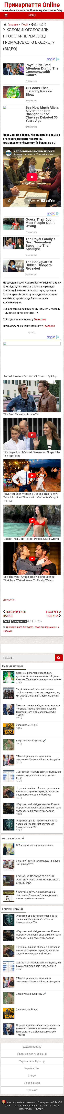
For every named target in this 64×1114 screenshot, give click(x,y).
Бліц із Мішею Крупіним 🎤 (31, 740)
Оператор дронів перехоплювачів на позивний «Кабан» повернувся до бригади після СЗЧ (36, 824)
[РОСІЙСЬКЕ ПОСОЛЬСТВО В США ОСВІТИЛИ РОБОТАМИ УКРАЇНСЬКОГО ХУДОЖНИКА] (8, 885)
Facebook (49, 326)
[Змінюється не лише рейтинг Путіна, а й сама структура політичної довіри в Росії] (8, 780)
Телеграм (40, 319)
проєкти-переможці (46, 627)
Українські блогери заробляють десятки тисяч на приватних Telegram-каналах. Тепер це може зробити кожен (38, 676)
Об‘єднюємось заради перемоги (34, 845)
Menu (32, 15)
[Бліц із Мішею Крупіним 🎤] (8, 749)
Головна (13, 24)
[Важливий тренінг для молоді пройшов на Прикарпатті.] (8, 869)
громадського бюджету (19, 627)
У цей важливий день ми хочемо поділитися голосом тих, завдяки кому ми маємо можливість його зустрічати (38, 692)
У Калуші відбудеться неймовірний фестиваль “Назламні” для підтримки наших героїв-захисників (37, 895)
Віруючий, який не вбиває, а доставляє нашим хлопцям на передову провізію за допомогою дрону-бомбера (38, 791)
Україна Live (31, 1068)
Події (24, 24)
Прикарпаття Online (32, 4)
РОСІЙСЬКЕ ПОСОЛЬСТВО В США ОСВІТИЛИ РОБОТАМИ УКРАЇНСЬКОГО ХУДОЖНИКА (38, 879)
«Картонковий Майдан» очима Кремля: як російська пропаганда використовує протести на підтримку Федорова (38, 807)
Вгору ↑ (40, 1109)
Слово (32, 1075)
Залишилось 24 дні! (27, 724)
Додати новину (32, 1046)
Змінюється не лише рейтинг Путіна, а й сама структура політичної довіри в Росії (38, 775)
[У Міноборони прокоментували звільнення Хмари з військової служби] (8, 765)
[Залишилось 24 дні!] (8, 733)
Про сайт (32, 1090)
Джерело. (9, 599)
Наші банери (32, 1082)
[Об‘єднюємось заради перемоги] (8, 854)
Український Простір (32, 1061)
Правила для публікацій (32, 1053)
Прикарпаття (19, 621)
